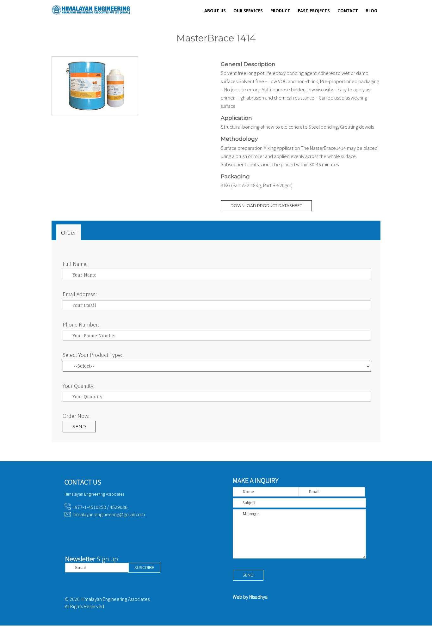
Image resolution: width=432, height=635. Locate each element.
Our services (248, 10)
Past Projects (314, 10)
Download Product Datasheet (266, 205)
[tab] (68, 232)
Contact (347, 10)
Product (280, 10)
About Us (215, 10)
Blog (371, 10)
